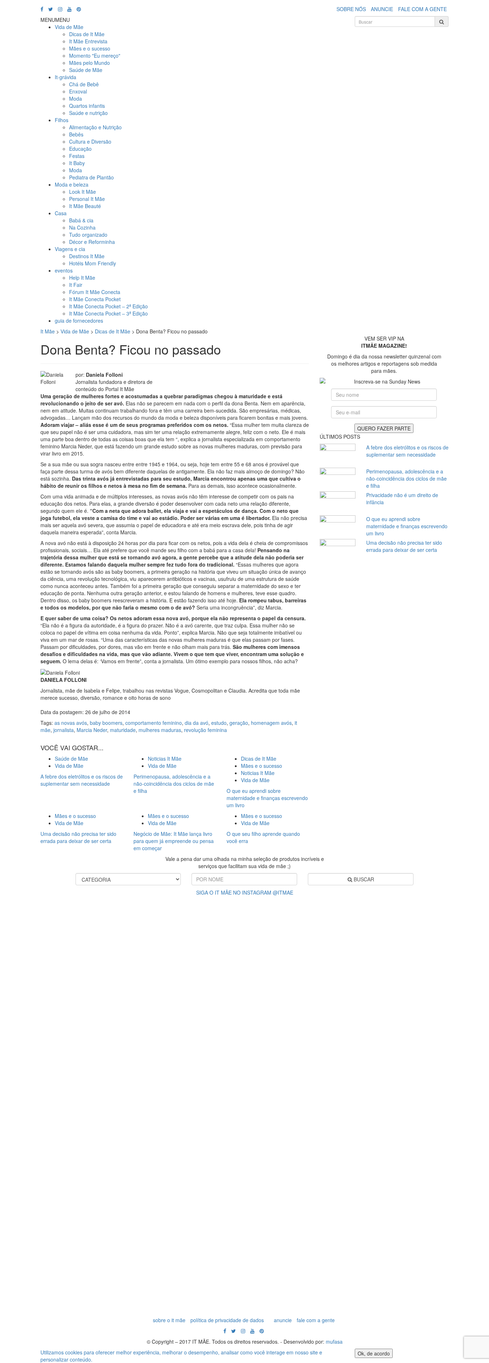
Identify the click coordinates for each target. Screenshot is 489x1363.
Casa (61, 213)
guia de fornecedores (79, 320)
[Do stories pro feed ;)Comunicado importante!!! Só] (33, 939)
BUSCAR (363, 879)
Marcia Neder (92, 729)
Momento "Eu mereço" (94, 55)
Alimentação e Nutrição (95, 127)
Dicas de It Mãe (87, 34)
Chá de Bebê (84, 84)
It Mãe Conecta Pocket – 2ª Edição (108, 306)
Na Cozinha (82, 227)
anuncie (283, 1320)
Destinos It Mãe (87, 256)
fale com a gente (316, 1320)
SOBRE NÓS (351, 9)
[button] (55, 19)
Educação (80, 148)
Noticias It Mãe (164, 758)
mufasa (334, 1341)
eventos (64, 270)
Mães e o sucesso (89, 48)
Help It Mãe (82, 277)
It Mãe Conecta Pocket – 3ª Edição (108, 313)
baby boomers (106, 722)
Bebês (76, 134)
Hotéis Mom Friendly (92, 263)
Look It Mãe (82, 191)
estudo (219, 722)
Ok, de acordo (374, 1353)
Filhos (61, 120)
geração (238, 722)
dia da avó (196, 722)
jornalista (63, 729)
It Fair (75, 284)
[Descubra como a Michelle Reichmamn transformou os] (274, 1004)
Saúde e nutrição (88, 112)
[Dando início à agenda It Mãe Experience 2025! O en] (395, 1104)
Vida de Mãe (69, 26)
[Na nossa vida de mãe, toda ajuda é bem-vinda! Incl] (154, 1004)
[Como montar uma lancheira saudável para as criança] (94, 1057)
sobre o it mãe (169, 1320)
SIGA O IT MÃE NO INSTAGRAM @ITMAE (244, 892)
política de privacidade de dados (227, 1320)
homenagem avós (271, 722)
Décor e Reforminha (92, 241)
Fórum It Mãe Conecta (94, 291)
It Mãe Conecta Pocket (95, 299)
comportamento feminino (153, 722)
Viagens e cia (70, 248)
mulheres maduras (160, 729)
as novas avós (70, 722)
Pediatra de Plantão (91, 177)
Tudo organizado (88, 234)
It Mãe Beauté (85, 205)
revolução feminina (205, 729)
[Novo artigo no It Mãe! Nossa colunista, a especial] (214, 1086)
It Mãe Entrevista (88, 41)
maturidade (123, 729)
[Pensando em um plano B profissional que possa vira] (334, 1047)
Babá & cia (81, 220)
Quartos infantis (87, 105)
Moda (75, 98)
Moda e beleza (71, 184)
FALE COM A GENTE (422, 9)
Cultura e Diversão (90, 141)
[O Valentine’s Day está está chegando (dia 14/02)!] (455, 1050)
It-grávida (65, 77)
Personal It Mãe (87, 198)
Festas (76, 155)
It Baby (77, 163)
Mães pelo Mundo (89, 62)
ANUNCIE (382, 9)
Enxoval (78, 91)
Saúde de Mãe (85, 69)
